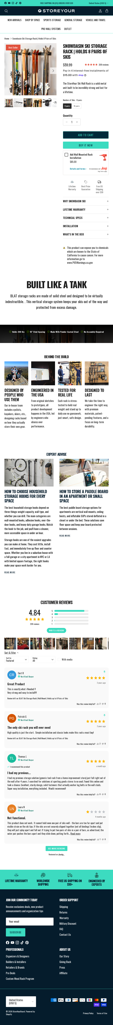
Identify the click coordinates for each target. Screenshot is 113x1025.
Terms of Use (102, 1013)
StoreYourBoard (19, 1011)
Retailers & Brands (15, 967)
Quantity (68, 115)
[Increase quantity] (77, 122)
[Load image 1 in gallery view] (30, 69)
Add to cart (86, 135)
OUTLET (68, 29)
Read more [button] (75, 833)
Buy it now (86, 145)
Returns (63, 912)
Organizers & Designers (17, 956)
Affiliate (63, 973)
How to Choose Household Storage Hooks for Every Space (25, 496)
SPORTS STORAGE (52, 20)
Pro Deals (10, 973)
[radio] (67, 106)
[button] (70, 610)
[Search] (6, 11)
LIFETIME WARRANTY (74, 209)
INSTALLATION (70, 226)
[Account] (99, 11)
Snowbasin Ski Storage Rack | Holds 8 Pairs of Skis (34, 38)
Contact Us (65, 934)
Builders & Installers (16, 962)
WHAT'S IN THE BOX (73, 234)
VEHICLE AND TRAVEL (95, 20)
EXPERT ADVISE (56, 454)
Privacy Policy (88, 1013)
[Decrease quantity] (66, 122)
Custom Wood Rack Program (20, 979)
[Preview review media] (10, 643)
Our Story (64, 956)
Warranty (64, 918)
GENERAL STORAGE (73, 20)
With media (67, 659)
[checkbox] (70, 659)
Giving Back (65, 962)
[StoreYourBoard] (56, 11)
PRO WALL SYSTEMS (51, 29)
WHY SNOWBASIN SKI (74, 201)
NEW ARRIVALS (14, 20)
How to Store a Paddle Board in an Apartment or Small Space (83, 496)
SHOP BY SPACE (32, 20)
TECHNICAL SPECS (72, 218)
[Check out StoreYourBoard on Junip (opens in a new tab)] (61, 854)
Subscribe (15, 932)
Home (6, 38)
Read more (9, 572)
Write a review (56, 630)
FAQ (61, 929)
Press (62, 967)
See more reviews (56, 848)
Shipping (63, 907)
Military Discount (67, 923)
